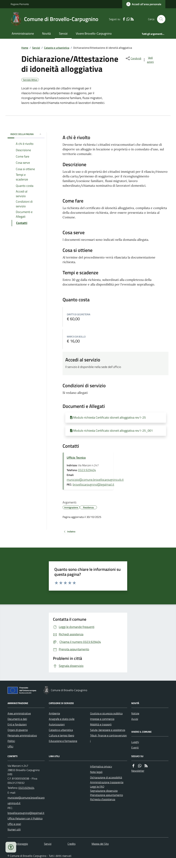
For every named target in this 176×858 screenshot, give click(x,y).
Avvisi (134, 719)
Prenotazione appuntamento (106, 795)
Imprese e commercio (102, 719)
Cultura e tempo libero (61, 735)
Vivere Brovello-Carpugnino (94, 33)
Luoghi (135, 742)
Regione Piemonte (20, 4)
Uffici (10, 746)
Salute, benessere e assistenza (107, 730)
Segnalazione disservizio (104, 791)
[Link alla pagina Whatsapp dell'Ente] (140, 766)
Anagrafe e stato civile (61, 719)
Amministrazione (23, 33)
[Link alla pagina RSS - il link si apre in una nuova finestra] (132, 19)
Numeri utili (14, 829)
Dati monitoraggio (18, 844)
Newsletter (137, 771)
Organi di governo (18, 730)
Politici (11, 741)
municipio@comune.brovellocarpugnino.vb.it (95, 479)
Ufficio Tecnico (76, 457)
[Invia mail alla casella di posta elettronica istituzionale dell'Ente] (26, 800)
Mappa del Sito (100, 844)
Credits (71, 844)
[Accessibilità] (11, 847)
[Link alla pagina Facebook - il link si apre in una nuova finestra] (124, 19)
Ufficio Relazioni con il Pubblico (25, 818)
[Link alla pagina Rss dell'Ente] (146, 766)
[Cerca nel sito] (159, 19)
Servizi (63, 33)
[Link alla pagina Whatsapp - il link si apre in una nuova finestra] (128, 19)
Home (24, 48)
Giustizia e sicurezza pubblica (106, 713)
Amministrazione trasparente (106, 782)
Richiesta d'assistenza (102, 799)
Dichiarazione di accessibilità (106, 777)
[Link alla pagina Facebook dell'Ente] (133, 766)
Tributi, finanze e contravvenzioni (108, 738)
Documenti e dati (17, 719)
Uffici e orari (14, 824)
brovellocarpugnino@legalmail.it (93, 484)
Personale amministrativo (22, 735)
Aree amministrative (19, 713)
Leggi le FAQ (97, 786)
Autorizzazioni (57, 724)
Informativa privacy (101, 766)
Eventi (135, 747)
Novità (46, 33)
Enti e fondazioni (17, 724)
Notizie (135, 713)
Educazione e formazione (63, 741)
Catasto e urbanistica (56, 48)
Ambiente (54, 713)
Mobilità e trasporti (101, 724)
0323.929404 (87, 470)
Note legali (96, 772)
